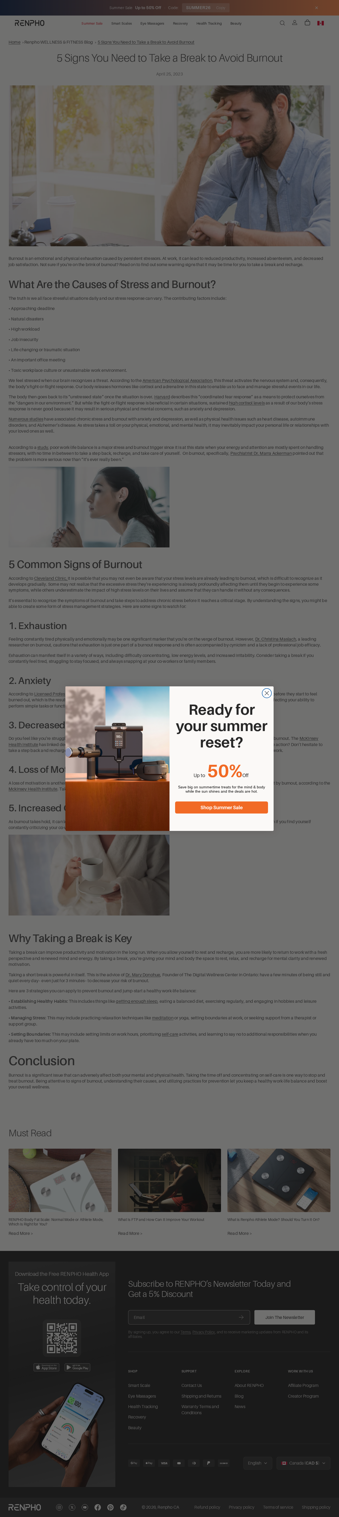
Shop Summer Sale (221, 807)
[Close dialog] (266, 693)
